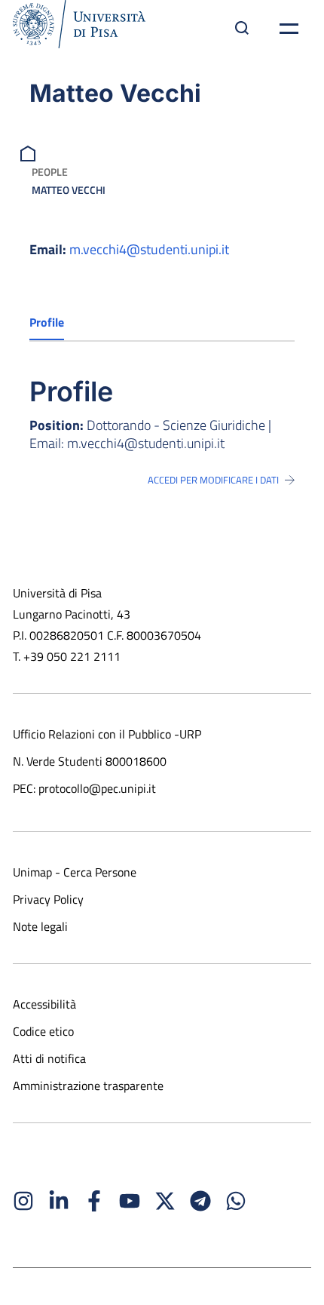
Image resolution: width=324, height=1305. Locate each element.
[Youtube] (129, 1200)
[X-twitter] (165, 1200)
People (50, 172)
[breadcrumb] (29, 152)
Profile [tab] (46, 322)
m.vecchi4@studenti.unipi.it (149, 249)
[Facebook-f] (94, 1200)
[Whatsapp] (235, 1200)
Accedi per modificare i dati (213, 479)
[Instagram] (23, 1200)
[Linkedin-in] (58, 1200)
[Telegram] (200, 1200)
